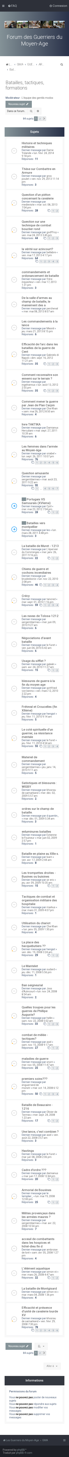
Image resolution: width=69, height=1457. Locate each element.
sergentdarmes (31, 479)
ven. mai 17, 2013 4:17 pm (37, 255)
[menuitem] (12, 5)
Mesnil (50, 328)
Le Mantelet (30, 966)
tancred (51, 599)
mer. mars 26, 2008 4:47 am (38, 1274)
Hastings (28, 1151)
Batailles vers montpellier (33, 525)
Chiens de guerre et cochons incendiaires (36, 570)
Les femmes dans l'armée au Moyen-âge (40, 448)
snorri (50, 1061)
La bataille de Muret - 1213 (40, 546)
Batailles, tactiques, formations (25, 85)
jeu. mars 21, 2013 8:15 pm (37, 331)
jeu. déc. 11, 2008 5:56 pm (37, 972)
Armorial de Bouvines (36, 1190)
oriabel (50, 453)
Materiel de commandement (33, 759)
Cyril (49, 506)
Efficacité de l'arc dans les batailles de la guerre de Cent (40, 347)
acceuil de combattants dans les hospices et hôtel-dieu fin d (38, 1242)
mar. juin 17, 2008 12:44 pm (39, 1176)
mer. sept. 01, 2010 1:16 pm (38, 602)
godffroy (52, 232)
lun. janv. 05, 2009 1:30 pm (39, 929)
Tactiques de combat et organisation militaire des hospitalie (39, 900)
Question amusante (35, 473)
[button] (44, 119)
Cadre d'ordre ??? (34, 1170)
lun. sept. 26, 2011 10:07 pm (38, 456)
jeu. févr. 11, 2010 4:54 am (37, 743)
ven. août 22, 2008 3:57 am (40, 1136)
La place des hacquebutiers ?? (34, 944)
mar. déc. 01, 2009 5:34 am (39, 818)
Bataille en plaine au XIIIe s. (40, 853)
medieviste (28, 204)
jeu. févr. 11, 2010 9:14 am (37, 716)
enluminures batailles (36, 831)
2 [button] (40, 118)
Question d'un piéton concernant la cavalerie (38, 196)
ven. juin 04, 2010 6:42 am (37, 647)
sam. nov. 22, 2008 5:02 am (37, 1020)
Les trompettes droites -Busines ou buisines (39, 874)
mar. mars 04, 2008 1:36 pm (38, 1294)
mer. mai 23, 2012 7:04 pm (37, 509)
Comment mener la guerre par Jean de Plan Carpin (40, 403)
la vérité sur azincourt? (37, 249)
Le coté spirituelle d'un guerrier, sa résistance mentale (37, 733)
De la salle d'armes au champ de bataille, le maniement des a (37, 301)
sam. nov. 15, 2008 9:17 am (37, 1044)
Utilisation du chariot (36, 923)
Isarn (49, 856)
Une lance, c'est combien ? (40, 1131)
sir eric (50, 879)
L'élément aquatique (36, 1268)
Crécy (26, 596)
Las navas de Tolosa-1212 (40, 616)
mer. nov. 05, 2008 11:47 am (38, 1064)
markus (51, 907)
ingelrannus (28, 384)
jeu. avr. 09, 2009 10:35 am (37, 882)
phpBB (21, 1449)
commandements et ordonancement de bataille (40, 274)
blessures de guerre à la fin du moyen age (38, 682)
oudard (51, 969)
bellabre (51, 252)
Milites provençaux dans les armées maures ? (38, 1215)
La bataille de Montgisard (39, 1288)
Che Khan (52, 408)
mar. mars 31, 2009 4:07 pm (38, 910)
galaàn (50, 664)
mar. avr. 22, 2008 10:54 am (39, 1225)
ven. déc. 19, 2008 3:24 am (37, 952)
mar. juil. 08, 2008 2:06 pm (37, 1157)
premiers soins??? (34, 1079)
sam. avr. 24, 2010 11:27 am (38, 667)
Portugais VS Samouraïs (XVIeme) (36, 501)
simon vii (52, 1271)
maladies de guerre (35, 1058)
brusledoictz (29, 578)
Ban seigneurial (32, 985)
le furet (51, 645)
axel (49, 1041)
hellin (50, 1017)
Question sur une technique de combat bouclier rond (36, 225)
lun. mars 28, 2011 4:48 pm (39, 531)
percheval (52, 308)
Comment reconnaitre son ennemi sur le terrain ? (40, 376)
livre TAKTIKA (31, 424)
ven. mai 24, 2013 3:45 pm (37, 235)
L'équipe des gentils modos (37, 97)
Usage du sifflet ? (34, 661)
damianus (52, 1173)
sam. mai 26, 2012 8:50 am (39, 411)
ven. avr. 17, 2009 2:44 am (37, 859)
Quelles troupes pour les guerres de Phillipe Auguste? (39, 1010)
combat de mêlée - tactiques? (35, 1036)
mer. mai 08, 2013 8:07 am (39, 311)
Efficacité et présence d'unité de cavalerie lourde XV (40, 1311)
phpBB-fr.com (24, 1452)
